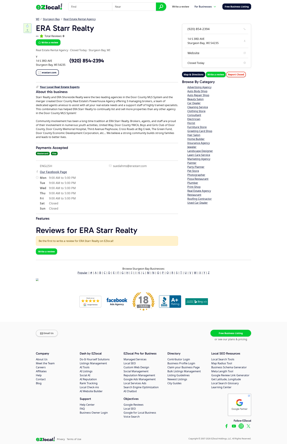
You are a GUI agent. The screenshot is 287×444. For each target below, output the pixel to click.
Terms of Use (74, 439)
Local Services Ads (135, 383)
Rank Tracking (88, 383)
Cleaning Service (197, 107)
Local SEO (130, 363)
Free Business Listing (231, 333)
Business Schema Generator (229, 367)
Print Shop (194, 187)
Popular (83, 272)
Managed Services (135, 359)
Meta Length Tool (222, 371)
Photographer (196, 175)
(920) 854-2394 (199, 29)
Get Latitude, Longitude (226, 379)
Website (193, 53)
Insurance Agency (198, 143)
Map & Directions (193, 74)
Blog (39, 383)
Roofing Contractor (199, 199)
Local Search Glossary (225, 383)
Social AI (85, 375)
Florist (191, 123)
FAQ (82, 408)
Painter (191, 163)
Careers (41, 367)
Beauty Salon (195, 99)
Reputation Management (139, 375)
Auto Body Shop (197, 91)
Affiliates (41, 371)
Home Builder (196, 139)
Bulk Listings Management (184, 371)
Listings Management (93, 363)
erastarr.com (49, 72)
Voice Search (132, 416)
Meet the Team (45, 363)
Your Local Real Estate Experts (60, 87)
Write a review (180, 6)
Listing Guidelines (178, 375)
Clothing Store (196, 111)
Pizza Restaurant (197, 179)
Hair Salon (193, 135)
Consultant (194, 115)
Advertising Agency (199, 87)
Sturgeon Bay (51, 19)
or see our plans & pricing (231, 339)
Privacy (61, 439)
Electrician (193, 119)
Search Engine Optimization (141, 387)
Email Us (48, 333)
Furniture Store (197, 127)
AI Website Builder (91, 391)
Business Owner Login (94, 412)
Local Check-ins (89, 387)
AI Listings (86, 371)
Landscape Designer (200, 151)
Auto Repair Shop (198, 95)
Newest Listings (177, 379)
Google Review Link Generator (230, 375)
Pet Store (193, 171)
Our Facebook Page (53, 172)
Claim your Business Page (183, 367)
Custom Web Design (136, 367)
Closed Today (78, 50)
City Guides (174, 383)
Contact (41, 379)
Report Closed (236, 74)
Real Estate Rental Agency (79, 19)
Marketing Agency (198, 159)
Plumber (192, 183)
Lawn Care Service (198, 155)
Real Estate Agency (199, 191)
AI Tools (85, 367)
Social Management (136, 371)
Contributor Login (178, 359)
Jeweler (191, 147)
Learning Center (221, 387)
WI (37, 19)
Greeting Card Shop (199, 131)
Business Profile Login (181, 363)
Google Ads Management (140, 379)
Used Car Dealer (197, 203)
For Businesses (203, 6)
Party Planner (195, 167)
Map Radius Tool (221, 363)
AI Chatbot (130, 391)
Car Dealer (194, 103)
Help (39, 375)
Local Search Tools (222, 359)
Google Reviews (134, 404)
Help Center (87, 404)
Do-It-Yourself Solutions (95, 359)
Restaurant (194, 195)
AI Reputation (88, 379)
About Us (42, 359)
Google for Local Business (140, 412)
